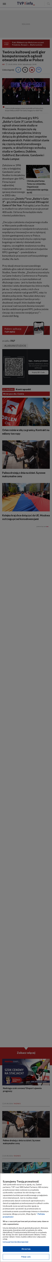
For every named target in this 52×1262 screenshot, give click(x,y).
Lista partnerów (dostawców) (15, 1242)
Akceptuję (26, 1249)
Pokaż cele (26, 1257)
